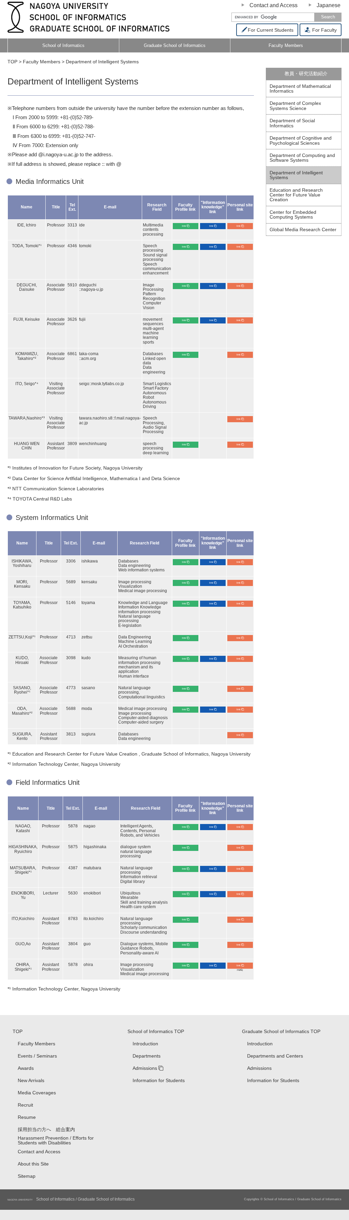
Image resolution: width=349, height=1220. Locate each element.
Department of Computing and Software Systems (302, 158)
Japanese (328, 5)
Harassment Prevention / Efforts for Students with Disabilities (56, 1140)
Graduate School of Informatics (175, 45)
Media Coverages (37, 1092)
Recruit (25, 1105)
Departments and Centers (275, 1056)
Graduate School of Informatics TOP (281, 1031)
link (184, 225)
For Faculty (324, 30)
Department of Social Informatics (292, 123)
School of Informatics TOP (155, 1031)
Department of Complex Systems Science (295, 105)
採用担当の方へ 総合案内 (46, 1129)
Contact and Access (273, 5)
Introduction (145, 1043)
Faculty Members (36, 1043)
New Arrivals (31, 1080)
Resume (27, 1117)
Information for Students (159, 1080)
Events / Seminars (37, 1056)
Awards (26, 1068)
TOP (17, 1031)
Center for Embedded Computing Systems (293, 214)
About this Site (33, 1164)
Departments (147, 1056)
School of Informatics (63, 45)
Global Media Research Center (303, 229)
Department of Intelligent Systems (296, 175)
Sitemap (26, 1176)
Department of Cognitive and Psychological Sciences (301, 140)
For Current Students (270, 30)
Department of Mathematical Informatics (300, 88)
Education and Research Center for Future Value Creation (296, 195)
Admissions (145, 1068)
